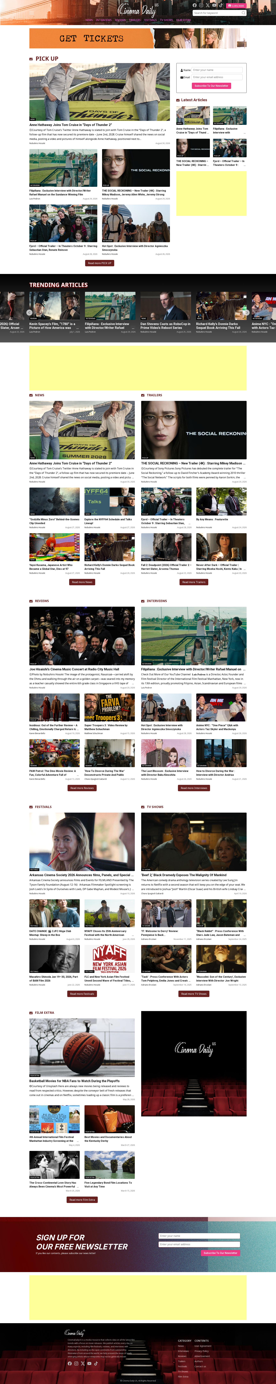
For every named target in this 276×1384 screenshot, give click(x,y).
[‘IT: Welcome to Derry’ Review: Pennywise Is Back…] (166, 913)
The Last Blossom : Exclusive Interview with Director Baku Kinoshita (164, 773)
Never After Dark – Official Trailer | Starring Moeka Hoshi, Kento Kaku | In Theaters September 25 (219, 569)
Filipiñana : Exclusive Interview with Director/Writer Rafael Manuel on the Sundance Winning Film (60, 192)
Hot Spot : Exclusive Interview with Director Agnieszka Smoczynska (135, 248)
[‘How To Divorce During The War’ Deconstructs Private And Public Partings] (109, 753)
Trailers (135, 20)
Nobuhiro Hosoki (37, 143)
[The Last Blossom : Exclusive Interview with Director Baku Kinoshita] (166, 753)
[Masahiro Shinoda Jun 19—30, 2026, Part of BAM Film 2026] (54, 959)
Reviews (120, 20)
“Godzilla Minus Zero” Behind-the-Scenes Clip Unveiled (54, 521)
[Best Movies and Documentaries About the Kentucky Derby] (109, 1119)
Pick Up (106, 185)
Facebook (195, 5)
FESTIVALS (43, 806)
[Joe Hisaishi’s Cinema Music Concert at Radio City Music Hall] (82, 636)
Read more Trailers (193, 582)
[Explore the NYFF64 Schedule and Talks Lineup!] (109, 502)
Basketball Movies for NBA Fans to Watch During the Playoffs (74, 1081)
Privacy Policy (202, 1351)
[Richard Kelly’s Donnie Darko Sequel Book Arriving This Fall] (166, 306)
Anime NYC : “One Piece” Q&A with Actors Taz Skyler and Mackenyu (218, 328)
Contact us (200, 1366)
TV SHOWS (155, 806)
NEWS (39, 395)
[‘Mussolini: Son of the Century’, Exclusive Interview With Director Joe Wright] (221, 959)
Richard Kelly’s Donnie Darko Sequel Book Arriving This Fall (163, 326)
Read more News (82, 582)
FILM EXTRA (44, 1012)
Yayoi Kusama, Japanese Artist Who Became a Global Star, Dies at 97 (51, 567)
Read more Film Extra (82, 1200)
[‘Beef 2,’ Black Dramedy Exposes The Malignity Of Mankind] (194, 842)
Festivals (150, 20)
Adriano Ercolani (148, 939)
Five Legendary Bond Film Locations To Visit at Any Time (108, 1184)
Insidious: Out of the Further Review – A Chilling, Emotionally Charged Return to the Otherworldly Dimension (53, 729)
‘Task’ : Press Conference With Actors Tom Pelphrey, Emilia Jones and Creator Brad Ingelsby (165, 980)
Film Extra (183, 20)
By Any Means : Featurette (212, 519)
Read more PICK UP (99, 263)
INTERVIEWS (157, 600)
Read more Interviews (194, 788)
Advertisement (202, 1356)
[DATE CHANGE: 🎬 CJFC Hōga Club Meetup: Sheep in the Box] (54, 913)
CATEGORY (184, 1340)
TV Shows (166, 20)
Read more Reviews (82, 788)
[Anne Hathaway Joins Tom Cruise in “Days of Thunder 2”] (99, 92)
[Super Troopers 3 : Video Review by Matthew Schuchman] (109, 707)
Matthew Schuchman (93, 733)
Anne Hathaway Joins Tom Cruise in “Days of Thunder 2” (70, 125)
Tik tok (221, 5)
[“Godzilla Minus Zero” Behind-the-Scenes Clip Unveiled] (54, 502)
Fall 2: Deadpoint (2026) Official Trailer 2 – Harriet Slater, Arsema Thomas (166, 567)
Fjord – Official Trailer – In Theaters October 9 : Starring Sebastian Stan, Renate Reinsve (63, 248)
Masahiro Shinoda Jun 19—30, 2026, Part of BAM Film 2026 (53, 978)
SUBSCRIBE (238, 5)
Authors (199, 1361)
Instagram (201, 5)
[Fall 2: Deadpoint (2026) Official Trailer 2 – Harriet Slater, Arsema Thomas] (166, 547)
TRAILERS (154, 395)
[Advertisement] (211, 193)
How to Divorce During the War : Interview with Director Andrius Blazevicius (215, 775)
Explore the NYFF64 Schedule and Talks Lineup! (108, 521)
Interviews (104, 20)
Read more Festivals (82, 994)
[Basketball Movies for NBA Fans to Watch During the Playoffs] (82, 1047)
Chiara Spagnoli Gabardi (95, 779)
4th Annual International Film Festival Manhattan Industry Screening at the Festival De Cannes (51, 1141)
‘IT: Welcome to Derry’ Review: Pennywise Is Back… (159, 933)
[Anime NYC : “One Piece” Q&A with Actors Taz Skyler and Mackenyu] (221, 306)
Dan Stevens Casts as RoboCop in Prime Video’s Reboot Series (110, 326)
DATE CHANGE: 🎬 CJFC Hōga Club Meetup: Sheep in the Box (50, 933)
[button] (247, 313)
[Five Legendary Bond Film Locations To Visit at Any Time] (109, 1165)
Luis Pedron (34, 198)
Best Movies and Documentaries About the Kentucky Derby (108, 1139)
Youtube (214, 5)
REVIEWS (42, 600)
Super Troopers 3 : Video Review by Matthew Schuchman (105, 727)
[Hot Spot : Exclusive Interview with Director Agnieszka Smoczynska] (136, 223)
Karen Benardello (37, 733)
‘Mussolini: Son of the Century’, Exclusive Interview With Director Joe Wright (221, 978)
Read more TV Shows (194, 994)
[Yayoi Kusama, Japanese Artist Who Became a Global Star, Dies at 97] (54, 547)
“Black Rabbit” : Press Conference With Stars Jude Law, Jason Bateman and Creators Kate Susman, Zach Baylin (220, 935)
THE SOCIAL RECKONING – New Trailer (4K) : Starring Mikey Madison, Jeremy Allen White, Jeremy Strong (134, 192)
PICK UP (47, 58)
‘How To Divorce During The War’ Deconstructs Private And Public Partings (104, 775)
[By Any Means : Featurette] (221, 502)
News (89, 20)
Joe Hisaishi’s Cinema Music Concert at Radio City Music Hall (74, 669)
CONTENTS (202, 1340)
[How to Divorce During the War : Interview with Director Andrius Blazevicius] (221, 753)
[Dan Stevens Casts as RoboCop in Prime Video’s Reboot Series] (110, 306)
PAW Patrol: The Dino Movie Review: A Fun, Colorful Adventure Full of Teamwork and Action (52, 775)
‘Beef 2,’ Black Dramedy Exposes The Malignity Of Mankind (183, 875)
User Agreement (203, 1345)
